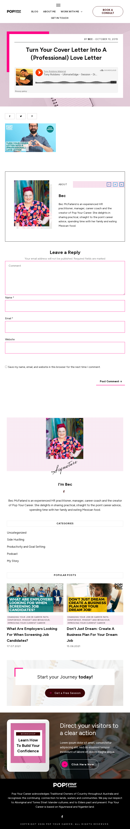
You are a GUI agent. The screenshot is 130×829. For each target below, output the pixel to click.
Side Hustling (15, 539)
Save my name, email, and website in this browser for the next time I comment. (54, 367)
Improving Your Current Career (26, 623)
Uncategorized (16, 532)
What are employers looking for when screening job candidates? (32, 634)
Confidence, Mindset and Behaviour (29, 620)
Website (10, 339)
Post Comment (109, 381)
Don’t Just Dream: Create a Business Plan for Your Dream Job (92, 634)
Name (9, 297)
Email (9, 318)
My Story (13, 561)
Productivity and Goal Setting (26, 546)
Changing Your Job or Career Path (28, 617)
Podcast (12, 553)
